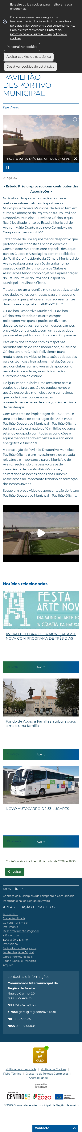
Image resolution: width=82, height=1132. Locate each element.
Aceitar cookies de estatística (28, 56)
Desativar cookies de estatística (30, 66)
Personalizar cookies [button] (21, 47)
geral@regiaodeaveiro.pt (37, 1012)
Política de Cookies (53, 1069)
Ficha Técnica (12, 1073)
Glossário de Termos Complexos (47, 1073)
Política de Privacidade (21, 1069)
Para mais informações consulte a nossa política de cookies (38, 34)
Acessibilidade (38, 1078)
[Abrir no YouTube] (41, 533)
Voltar (17, 871)
